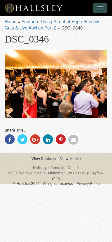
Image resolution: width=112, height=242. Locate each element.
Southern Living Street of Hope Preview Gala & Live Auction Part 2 (52, 24)
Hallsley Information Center (56, 167)
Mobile (75, 158)
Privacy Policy (88, 183)
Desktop (48, 158)
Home (10, 21)
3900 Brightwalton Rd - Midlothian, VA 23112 (46, 172)
